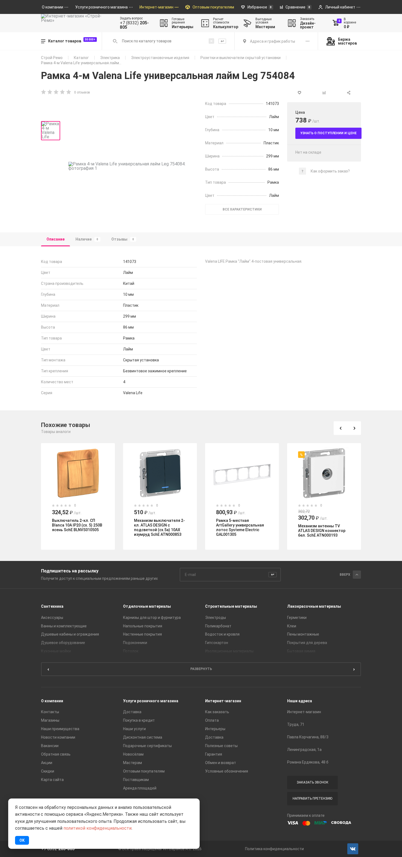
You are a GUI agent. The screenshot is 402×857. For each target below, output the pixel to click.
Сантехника (52, 606)
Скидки (47, 771)
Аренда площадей (139, 788)
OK (22, 840)
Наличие (86, 239)
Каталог (81, 58)
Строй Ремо (52, 58)
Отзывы (122, 239)
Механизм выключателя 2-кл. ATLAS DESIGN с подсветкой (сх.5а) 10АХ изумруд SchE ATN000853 (159, 527)
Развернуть (201, 669)
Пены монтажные (303, 634)
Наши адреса (299, 701)
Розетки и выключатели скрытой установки (240, 58)
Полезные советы (221, 746)
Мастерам (132, 763)
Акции (46, 763)
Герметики (297, 617)
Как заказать (217, 712)
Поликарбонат (218, 626)
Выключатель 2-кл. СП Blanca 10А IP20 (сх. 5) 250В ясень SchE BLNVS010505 (77, 525)
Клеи (291, 626)
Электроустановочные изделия (160, 58)
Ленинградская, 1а (304, 749)
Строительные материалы (231, 606)
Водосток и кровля (222, 634)
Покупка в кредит (139, 720)
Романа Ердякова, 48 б (307, 762)
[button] (340, 428)
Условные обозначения (226, 771)
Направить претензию (312, 798)
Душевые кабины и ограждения (70, 634)
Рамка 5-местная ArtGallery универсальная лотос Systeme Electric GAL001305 (240, 527)
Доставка (132, 712)
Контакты (50, 712)
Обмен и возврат (220, 763)
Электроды (215, 617)
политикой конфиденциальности (97, 828)
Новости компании (58, 737)
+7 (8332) (134, 25)
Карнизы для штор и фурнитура (152, 617)
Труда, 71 (295, 724)
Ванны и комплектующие (64, 626)
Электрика (110, 58)
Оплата (212, 720)
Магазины (50, 720)
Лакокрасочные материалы (314, 606)
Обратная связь (56, 754)
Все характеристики (242, 209)
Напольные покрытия (142, 626)
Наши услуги (134, 729)
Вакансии (50, 746)
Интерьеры (215, 729)
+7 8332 (58, 849)
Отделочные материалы (147, 606)
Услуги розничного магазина (150, 701)
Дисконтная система (142, 737)
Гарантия (213, 754)
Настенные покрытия (142, 634)
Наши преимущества (60, 729)
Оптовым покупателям (144, 771)
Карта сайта (52, 780)
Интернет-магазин (223, 701)
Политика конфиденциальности (274, 849)
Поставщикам (136, 780)
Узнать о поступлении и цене (328, 133)
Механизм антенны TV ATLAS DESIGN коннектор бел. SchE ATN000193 (321, 530)
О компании (52, 701)
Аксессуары (52, 617)
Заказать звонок (312, 782)
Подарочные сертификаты (147, 746)
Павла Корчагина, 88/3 (307, 737)
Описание (55, 239)
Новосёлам (133, 754)
